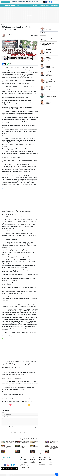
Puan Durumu (24, 462)
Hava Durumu (24, 459)
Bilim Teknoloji (42, 457)
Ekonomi (32, 457)
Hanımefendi (42, 464)
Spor (40, 461)
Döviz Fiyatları (33, 459)
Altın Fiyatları (32, 462)
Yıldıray (10, 34)
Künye (50, 462)
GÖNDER (36, 427)
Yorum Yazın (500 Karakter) (7, 416)
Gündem (51, 457)
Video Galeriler (13, 2)
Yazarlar (5, 24)
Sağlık (50, 461)
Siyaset (40, 462)
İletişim (50, 464)
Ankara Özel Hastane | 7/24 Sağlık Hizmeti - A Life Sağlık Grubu (24, 467)
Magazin (51, 459)
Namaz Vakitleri (30, 1)
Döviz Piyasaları (14, 1)
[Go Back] (56, 474)
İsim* (3, 412)
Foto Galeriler (36, 1)
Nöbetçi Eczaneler (22, 1)
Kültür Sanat (42, 459)
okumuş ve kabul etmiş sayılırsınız (13, 426)
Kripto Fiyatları (33, 461)
